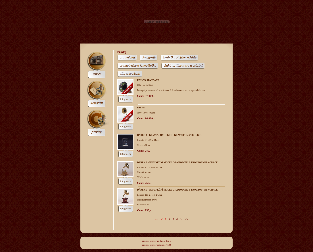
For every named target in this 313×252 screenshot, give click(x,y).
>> (186, 219)
